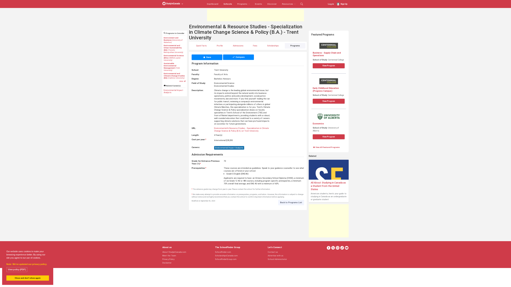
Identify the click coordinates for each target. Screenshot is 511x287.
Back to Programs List (291, 202)
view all (182, 81)
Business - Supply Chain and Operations (327, 54)
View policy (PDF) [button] (17, 269)
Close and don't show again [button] (28, 278)
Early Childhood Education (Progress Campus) (326, 89)
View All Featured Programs (326, 147)
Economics (318, 123)
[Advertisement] (255, 15)
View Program (328, 66)
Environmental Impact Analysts (173, 91)
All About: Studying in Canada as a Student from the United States (328, 186)
